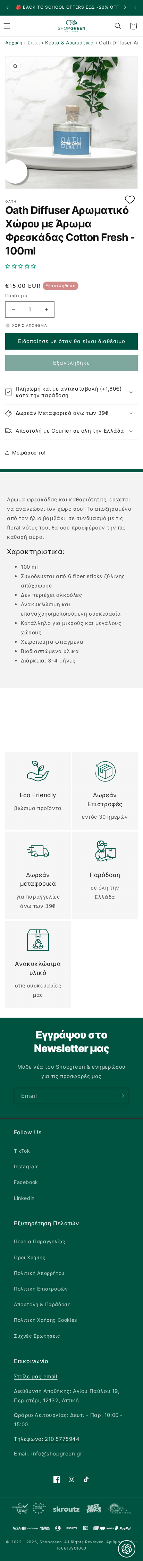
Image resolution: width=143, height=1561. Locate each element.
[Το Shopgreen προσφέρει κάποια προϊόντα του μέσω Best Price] (93, 1510)
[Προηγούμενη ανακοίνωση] (7, 7)
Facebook (26, 1182)
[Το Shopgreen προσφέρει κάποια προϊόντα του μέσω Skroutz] (66, 1509)
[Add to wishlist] (130, 200)
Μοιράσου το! (28, 453)
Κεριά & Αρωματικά (69, 42)
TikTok (22, 1151)
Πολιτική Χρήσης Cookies (45, 1320)
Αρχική (14, 42)
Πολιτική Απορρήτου (39, 1273)
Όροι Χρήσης (30, 1257)
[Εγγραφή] (121, 1096)
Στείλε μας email (36, 1376)
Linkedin (24, 1198)
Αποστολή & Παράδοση (42, 1304)
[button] (71, 266)
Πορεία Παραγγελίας (40, 1241)
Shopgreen (50, 1541)
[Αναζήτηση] (118, 26)
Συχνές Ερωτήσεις (37, 1336)
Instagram (26, 1166)
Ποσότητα (16, 295)
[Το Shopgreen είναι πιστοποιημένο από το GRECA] (29, 1510)
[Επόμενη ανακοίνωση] (135, 7)
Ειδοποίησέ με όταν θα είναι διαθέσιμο (71, 341)
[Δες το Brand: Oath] (15, 171)
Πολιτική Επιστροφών (41, 1289)
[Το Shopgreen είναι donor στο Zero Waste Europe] (119, 1510)
